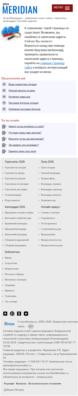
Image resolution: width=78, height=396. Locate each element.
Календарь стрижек (51, 184)
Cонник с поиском (50, 212)
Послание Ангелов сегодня (23, 103)
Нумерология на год (51, 239)
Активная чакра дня (19, 96)
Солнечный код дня (51, 229)
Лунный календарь (50, 173)
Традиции (10, 285)
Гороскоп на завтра (14, 173)
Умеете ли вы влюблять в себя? (26, 126)
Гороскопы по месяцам (16, 184)
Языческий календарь (16, 234)
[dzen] (26, 315)
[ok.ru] (19, 315)
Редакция (9, 383)
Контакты (21, 383)
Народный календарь (15, 229)
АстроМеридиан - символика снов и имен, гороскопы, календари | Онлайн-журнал (35, 19)
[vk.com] (5, 315)
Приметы (9, 290)
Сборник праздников (15, 245)
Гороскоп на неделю (15, 178)
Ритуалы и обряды (14, 274)
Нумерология (12, 268)
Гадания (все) (48, 218)
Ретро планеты (12, 200)
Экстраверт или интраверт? (24, 145)
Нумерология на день (52, 245)
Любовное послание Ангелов (24, 109)
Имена (8, 257)
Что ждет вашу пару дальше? (25, 132)
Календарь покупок (51, 194)
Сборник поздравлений (17, 239)
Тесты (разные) (49, 223)
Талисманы (10, 296)
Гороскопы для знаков (16, 189)
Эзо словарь (11, 301)
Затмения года (48, 200)
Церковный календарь (16, 223)
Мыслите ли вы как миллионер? (26, 138)
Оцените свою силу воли (22, 151)
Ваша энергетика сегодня (23, 84)
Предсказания (48, 234)
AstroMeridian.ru (28, 321)
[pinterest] (12, 315)
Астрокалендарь (13, 194)
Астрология (11, 263)
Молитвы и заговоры (15, 279)
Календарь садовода (51, 189)
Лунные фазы (48, 178)
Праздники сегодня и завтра (19, 212)
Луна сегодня (48, 167)
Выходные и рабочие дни (18, 218)
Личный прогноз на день (22, 90)
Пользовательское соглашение (44, 383)
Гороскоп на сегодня (15, 167)
